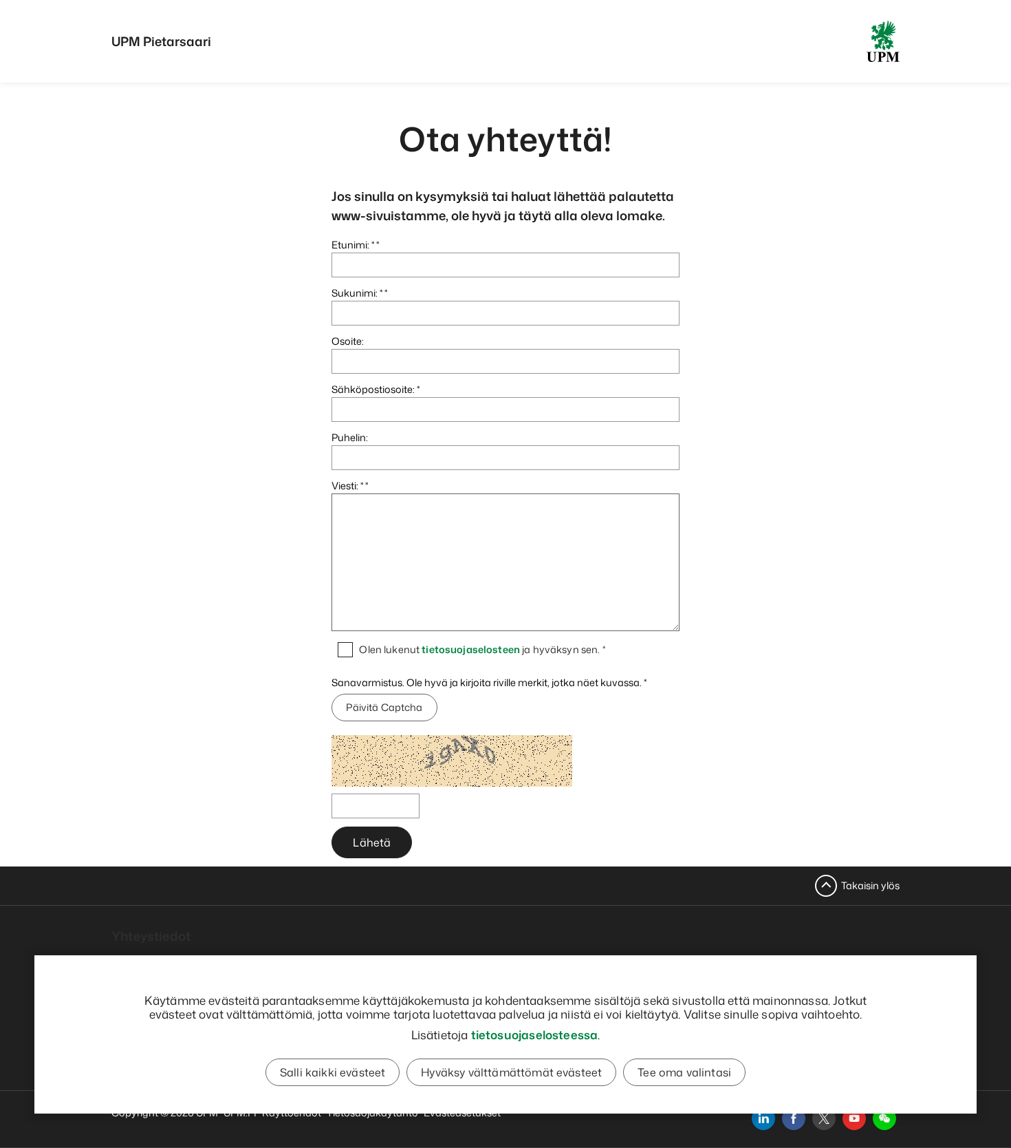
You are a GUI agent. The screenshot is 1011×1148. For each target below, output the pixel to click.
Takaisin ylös (870, 885)
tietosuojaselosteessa (534, 1034)
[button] (884, 1118)
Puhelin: (349, 437)
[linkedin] (763, 1118)
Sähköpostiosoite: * (375, 389)
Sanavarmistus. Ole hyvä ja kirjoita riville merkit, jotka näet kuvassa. (487, 682)
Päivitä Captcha (384, 707)
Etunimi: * (352, 244)
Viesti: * (347, 485)
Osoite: (347, 341)
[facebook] (793, 1118)
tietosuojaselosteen (471, 649)
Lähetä (372, 842)
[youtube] (854, 1118)
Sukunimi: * (356, 293)
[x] (824, 1118)
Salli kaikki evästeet (332, 1072)
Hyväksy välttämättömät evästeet (511, 1072)
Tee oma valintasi (684, 1072)
